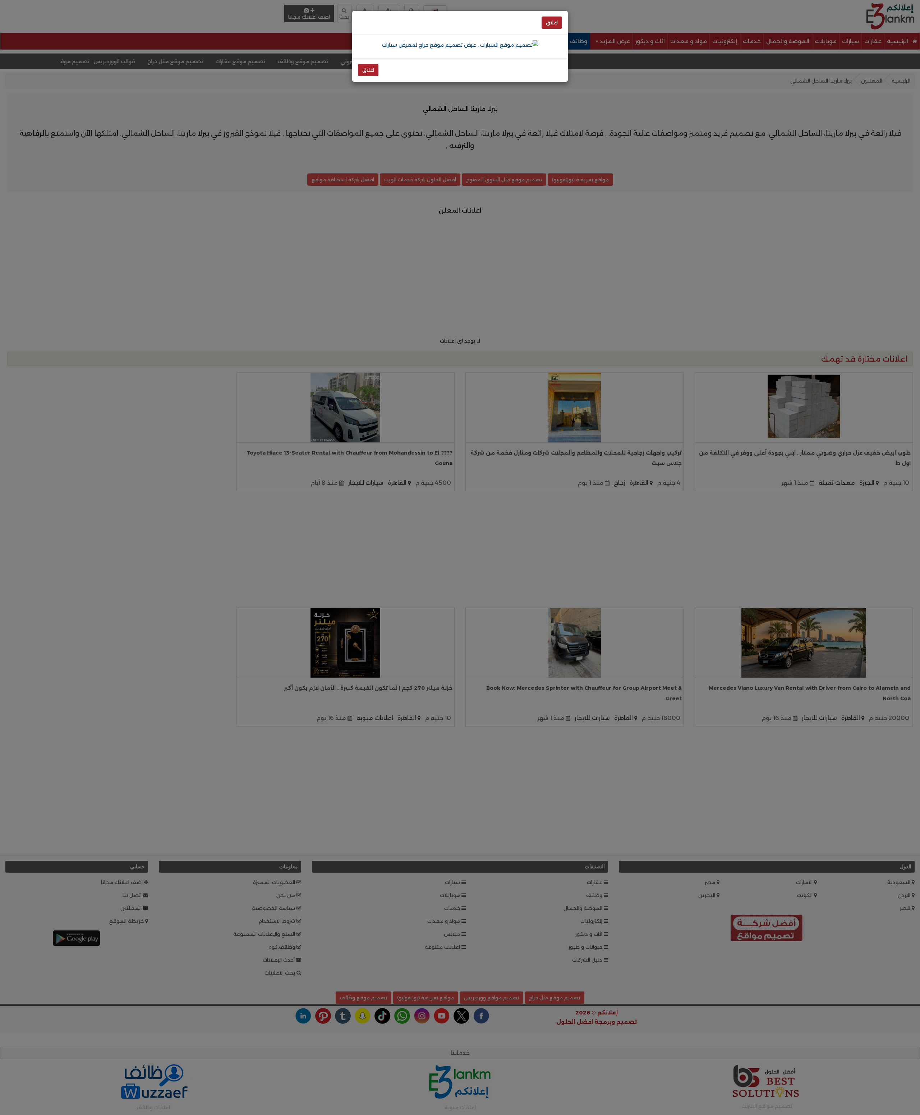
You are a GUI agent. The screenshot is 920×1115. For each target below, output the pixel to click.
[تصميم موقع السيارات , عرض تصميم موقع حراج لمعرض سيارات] (460, 44)
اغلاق (552, 22)
